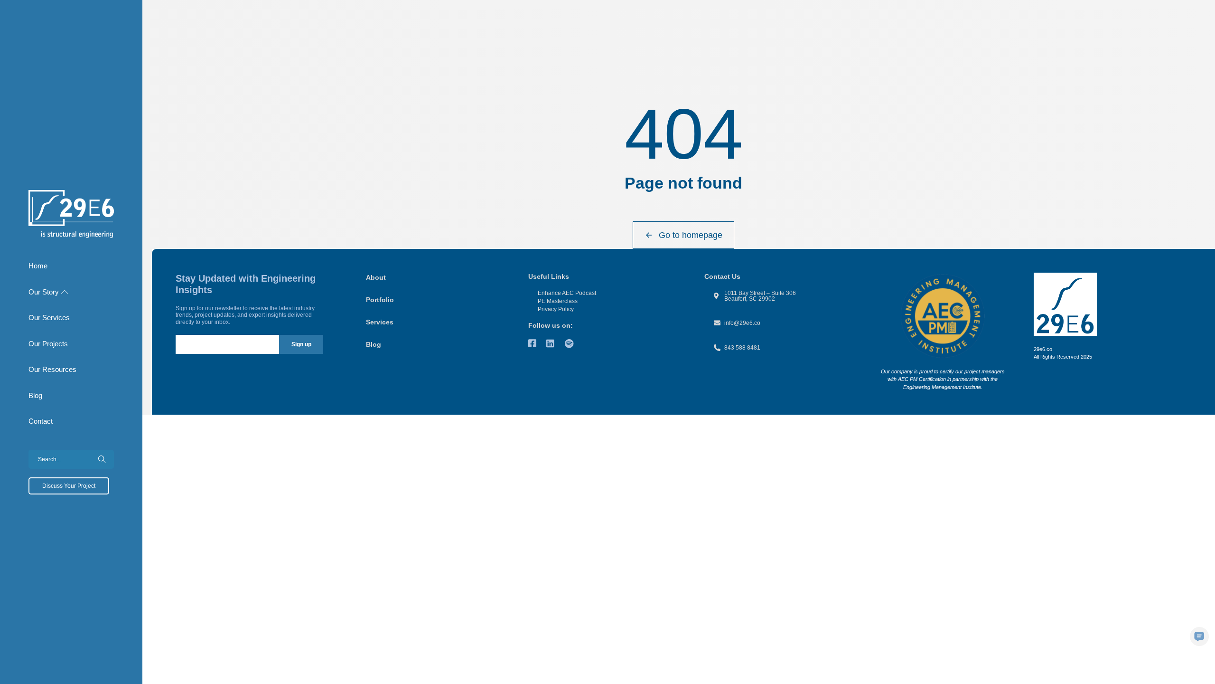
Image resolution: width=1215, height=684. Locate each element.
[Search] (102, 459)
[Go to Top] (1200, 669)
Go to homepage (690, 235)
